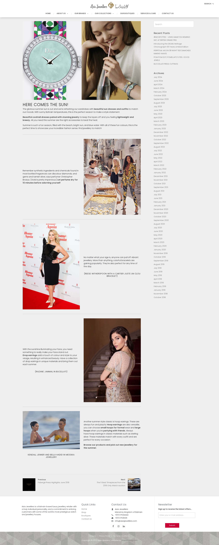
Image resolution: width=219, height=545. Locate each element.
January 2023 (160, 128)
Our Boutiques (127, 13)
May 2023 (158, 114)
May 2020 (158, 235)
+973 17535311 (121, 518)
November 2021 (160, 180)
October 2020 (160, 216)
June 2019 (158, 271)
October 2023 (160, 95)
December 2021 (161, 176)
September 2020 (161, 220)
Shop (83, 512)
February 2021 (160, 202)
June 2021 (158, 198)
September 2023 (161, 99)
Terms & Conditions (121, 536)
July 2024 (158, 77)
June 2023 (158, 110)
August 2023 (159, 103)
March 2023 (159, 121)
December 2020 (161, 209)
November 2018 (161, 293)
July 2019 (157, 268)
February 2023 (160, 125)
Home (48, 13)
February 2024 (160, 92)
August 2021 (159, 191)
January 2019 (159, 290)
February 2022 (160, 169)
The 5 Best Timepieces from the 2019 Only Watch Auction (111, 482)
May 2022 (158, 158)
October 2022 (160, 139)
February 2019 (160, 286)
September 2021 (161, 187)
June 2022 (158, 154)
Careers (93, 536)
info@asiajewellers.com (126, 521)
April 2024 (158, 84)
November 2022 (161, 136)
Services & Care (148, 13)
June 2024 (158, 81)
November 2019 (161, 253)
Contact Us (168, 13)
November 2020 (161, 213)
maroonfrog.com (130, 540)
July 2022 (158, 150)
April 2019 (158, 279)
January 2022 (160, 172)
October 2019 (160, 257)
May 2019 (158, 275)
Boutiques (86, 515)
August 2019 (159, 264)
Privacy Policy (104, 536)
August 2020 (159, 224)
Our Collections (103, 13)
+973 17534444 (121, 514)
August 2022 (159, 147)
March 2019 (159, 282)
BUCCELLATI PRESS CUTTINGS (166, 64)
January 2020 (160, 249)
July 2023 (158, 106)
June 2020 (158, 231)
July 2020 (158, 227)
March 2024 (159, 88)
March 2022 (159, 165)
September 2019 (161, 260)
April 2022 (158, 161)
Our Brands (80, 13)
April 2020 (158, 238)
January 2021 (159, 205)
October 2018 (160, 297)
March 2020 (159, 242)
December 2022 (161, 132)
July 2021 (157, 194)
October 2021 (160, 183)
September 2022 (161, 143)
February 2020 (160, 246)
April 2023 (158, 117)
